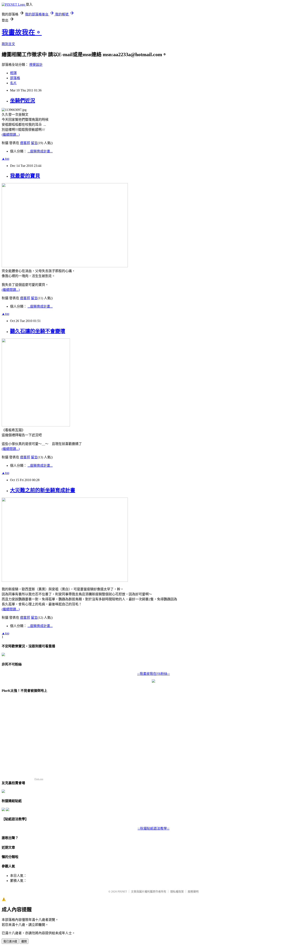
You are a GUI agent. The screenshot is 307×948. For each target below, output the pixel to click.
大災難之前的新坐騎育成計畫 (42, 490)
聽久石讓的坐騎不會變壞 (37, 331)
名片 (13, 83)
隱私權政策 (177, 891)
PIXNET (122, 891)
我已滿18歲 (10, 941)
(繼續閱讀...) (11, 134)
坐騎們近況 (22, 100)
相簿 (13, 73)
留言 (34, 143)
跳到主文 (8, 44)
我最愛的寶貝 (25, 176)
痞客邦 (25, 143)
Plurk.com (38, 779)
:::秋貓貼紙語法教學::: (153, 828)
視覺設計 (36, 64)
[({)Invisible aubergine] (3, 655)
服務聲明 (193, 891)
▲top (5, 158)
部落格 (15, 78)
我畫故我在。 (22, 32)
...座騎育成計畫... (40, 151)
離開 (24, 941)
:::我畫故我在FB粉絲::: (153, 674)
